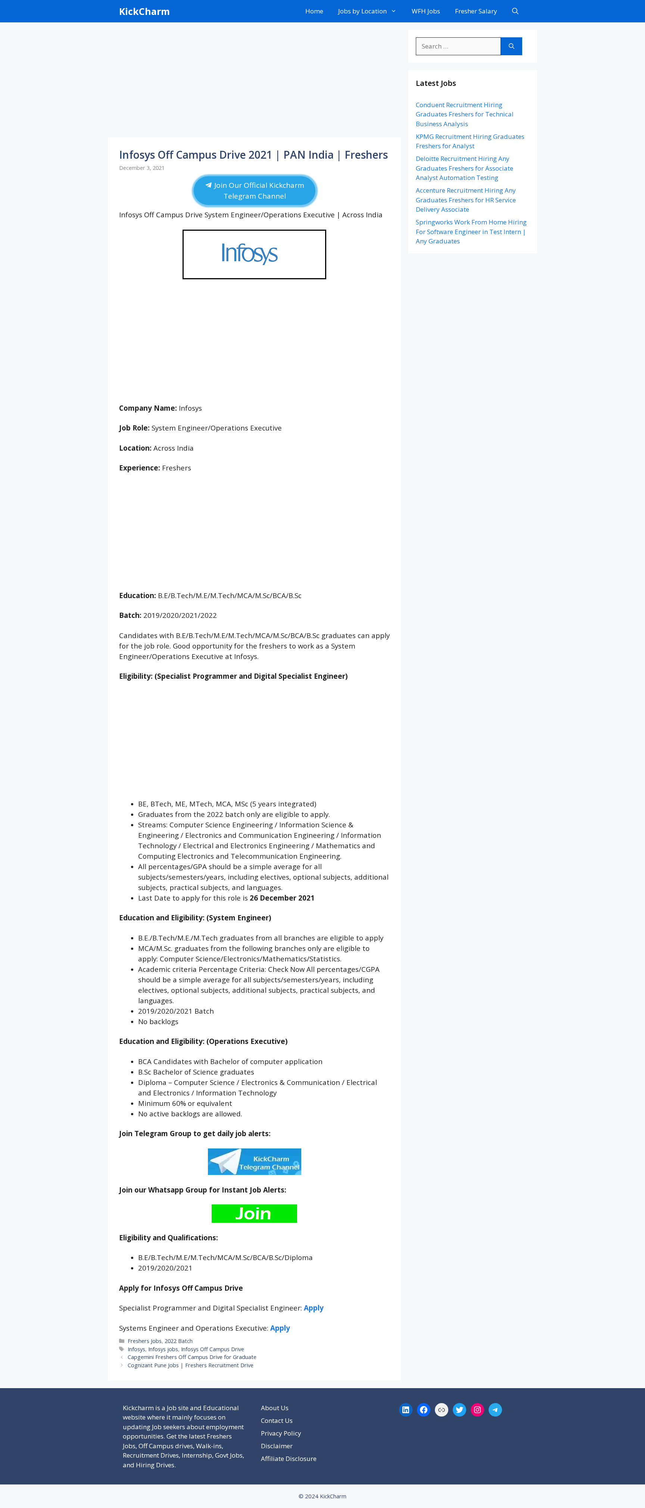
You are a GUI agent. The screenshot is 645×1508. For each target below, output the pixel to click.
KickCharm (144, 11)
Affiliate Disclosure (289, 1458)
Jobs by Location (362, 11)
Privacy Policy (281, 1433)
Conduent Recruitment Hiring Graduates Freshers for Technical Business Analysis (465, 114)
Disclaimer (277, 1446)
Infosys (136, 1349)
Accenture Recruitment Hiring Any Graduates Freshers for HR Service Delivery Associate (466, 200)
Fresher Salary (476, 11)
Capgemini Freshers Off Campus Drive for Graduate (192, 1357)
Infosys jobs (163, 1349)
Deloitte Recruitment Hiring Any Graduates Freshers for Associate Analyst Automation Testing (464, 168)
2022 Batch (179, 1340)
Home (314, 11)
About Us (275, 1407)
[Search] (511, 46)
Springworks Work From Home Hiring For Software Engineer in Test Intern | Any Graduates (471, 231)
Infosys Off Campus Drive (212, 1349)
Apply (314, 1307)
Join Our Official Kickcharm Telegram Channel (258, 190)
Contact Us (277, 1420)
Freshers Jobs (145, 1340)
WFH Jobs (426, 11)
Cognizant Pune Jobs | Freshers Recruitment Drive (190, 1365)
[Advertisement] (254, 82)
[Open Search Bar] (515, 11)
